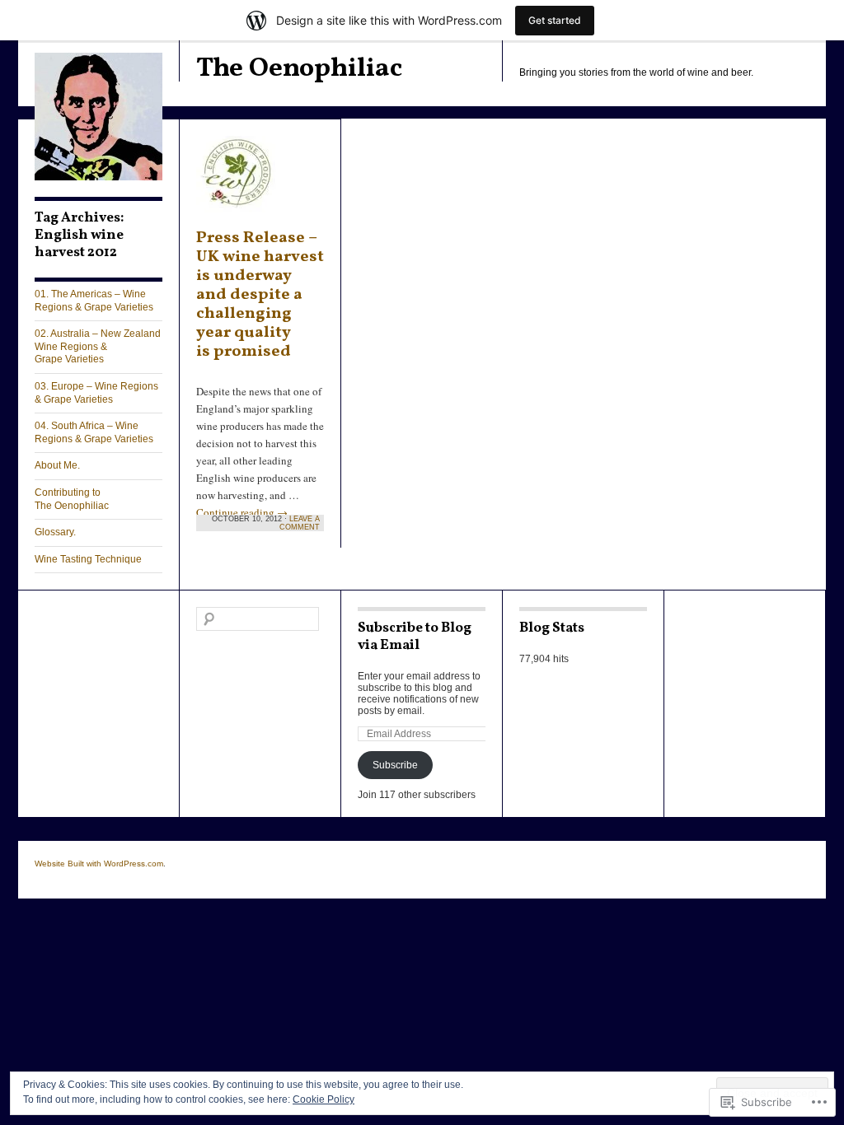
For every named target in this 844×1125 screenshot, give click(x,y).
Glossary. (55, 532)
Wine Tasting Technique (88, 559)
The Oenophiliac (299, 68)
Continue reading (242, 512)
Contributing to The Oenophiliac (72, 499)
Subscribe (395, 765)
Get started (554, 20)
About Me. (57, 465)
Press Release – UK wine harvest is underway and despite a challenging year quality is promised (260, 294)
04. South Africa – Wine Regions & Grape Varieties (94, 432)
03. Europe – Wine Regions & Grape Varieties (96, 392)
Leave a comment (299, 523)
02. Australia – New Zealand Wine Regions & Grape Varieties (98, 346)
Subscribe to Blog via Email (414, 637)
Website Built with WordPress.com (99, 863)
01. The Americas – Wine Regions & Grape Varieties (94, 300)
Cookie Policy (323, 1099)
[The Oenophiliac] (98, 177)
